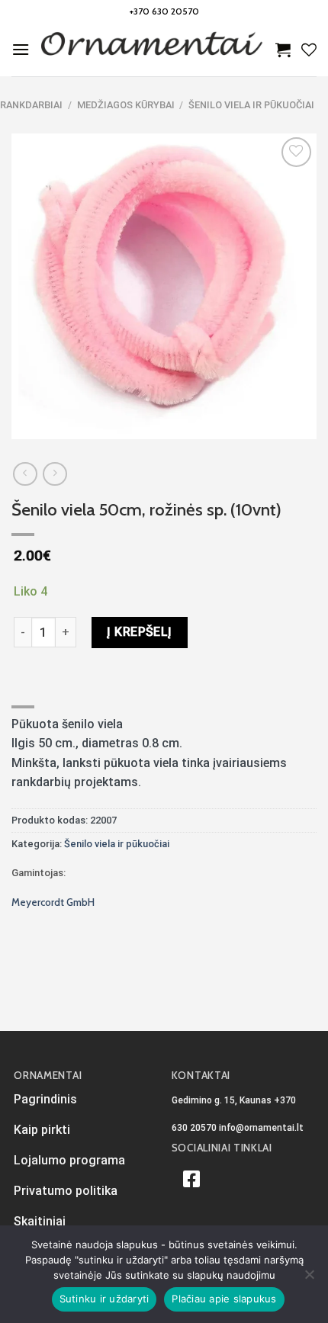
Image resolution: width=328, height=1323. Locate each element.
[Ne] (309, 1279)
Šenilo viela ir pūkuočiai (251, 105)
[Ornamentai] (152, 49)
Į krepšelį (139, 632)
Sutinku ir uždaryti (104, 1298)
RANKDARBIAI (31, 105)
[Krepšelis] (283, 49)
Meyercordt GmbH (53, 902)
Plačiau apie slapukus (224, 1298)
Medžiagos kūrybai (126, 105)
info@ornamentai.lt (261, 1127)
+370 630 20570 (164, 11)
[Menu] (20, 49)
